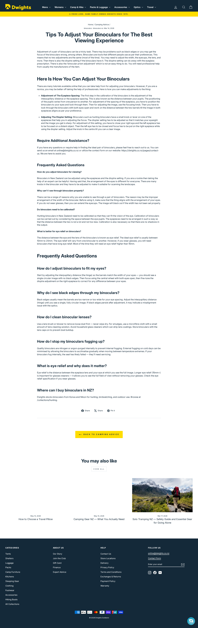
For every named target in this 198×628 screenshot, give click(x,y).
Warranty (104, 585)
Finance (57, 567)
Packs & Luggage (99, 7)
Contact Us (105, 554)
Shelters (9, 558)
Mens (45, 7)
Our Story (57, 554)
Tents (8, 554)
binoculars (88, 28)
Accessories (121, 7)
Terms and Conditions (110, 572)
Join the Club (59, 558)
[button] (191, 621)
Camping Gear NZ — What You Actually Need (99, 519)
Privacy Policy (107, 567)
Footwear (9, 590)
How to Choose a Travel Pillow (36, 519)
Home (90, 24)
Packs (8, 567)
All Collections (12, 604)
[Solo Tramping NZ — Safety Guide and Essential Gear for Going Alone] (162, 495)
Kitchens (9, 576)
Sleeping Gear (12, 581)
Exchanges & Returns (110, 576)
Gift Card (57, 563)
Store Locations (108, 558)
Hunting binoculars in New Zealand (54, 215)
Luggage (9, 563)
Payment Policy (107, 581)
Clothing (9, 585)
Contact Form (154, 558)
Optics (137, 7)
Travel (150, 7)
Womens (59, 7)
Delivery (104, 563)
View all (99, 469)
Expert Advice (59, 572)
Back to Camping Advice (101, 434)
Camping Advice (102, 24)
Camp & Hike (77, 7)
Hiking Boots (11, 599)
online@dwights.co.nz (68, 150)
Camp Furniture (12, 572)
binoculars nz (98, 28)
